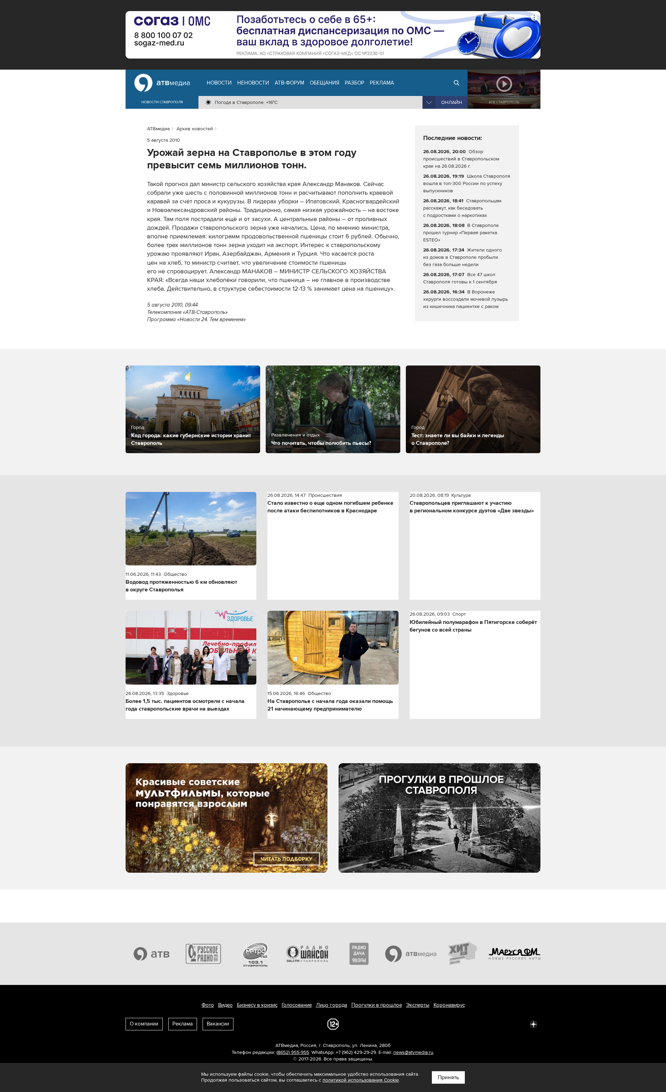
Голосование (297, 1005)
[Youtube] (503, 1024)
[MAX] (488, 1024)
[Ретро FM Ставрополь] (255, 953)
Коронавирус (449, 1005)
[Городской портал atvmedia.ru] (411, 953)
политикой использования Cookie (361, 1080)
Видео (225, 1005)
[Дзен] (533, 1024)
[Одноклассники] (472, 1024)
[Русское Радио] (204, 953)
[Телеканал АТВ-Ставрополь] (152, 953)
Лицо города (331, 1005)
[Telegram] (457, 1024)
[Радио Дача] (359, 953)
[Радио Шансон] (307, 953)
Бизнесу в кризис (257, 1005)
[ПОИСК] (456, 83)
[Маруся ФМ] (515, 953)
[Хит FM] (463, 953)
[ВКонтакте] (442, 1024)
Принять (448, 1077)
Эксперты (417, 1005)
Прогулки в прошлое (376, 1005)
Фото (208, 1005)
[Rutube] (518, 1024)
